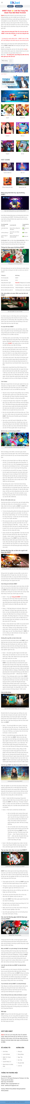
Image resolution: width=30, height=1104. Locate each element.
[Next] (27, 68)
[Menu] (2, 2)
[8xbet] (15, 2)
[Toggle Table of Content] (10, 61)
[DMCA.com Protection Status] (6, 1068)
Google (25, 49)
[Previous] (2, 68)
